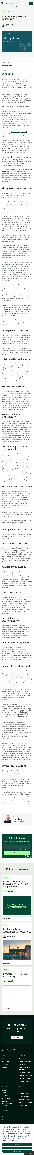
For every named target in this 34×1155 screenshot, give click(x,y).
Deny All (17, 1148)
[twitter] (3, 74)
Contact (4, 1119)
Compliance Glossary (25, 1102)
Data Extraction (23, 1064)
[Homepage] (7, 3)
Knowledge (5, 1067)
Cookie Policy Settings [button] (29, 1153)
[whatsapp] (9, 74)
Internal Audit (5, 1095)
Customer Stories (24, 1099)
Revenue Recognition (25, 1075)
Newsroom (5, 1122)
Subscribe (17, 853)
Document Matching (25, 1061)
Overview (4, 1058)
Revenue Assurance (25, 1081)
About (3, 1113)
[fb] (6, 74)
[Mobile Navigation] (31, 3)
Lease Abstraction (24, 1078)
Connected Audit (24, 1058)
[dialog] (17, 1139)
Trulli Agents (5, 1061)
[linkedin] (12, 74)
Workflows (5, 1064)
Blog (20, 1090)
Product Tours (23, 1105)
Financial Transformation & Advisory (7, 1103)
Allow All (17, 1144)
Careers (4, 1116)
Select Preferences (17, 1151)
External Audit (6, 1098)
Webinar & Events (24, 1093)
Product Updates (24, 1096)
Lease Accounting (24, 1072)
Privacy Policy (12, 1140)
